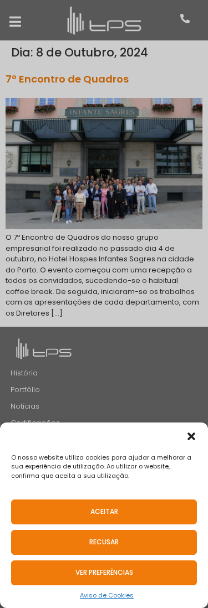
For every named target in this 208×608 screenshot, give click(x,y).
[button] (191, 436)
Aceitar (104, 511)
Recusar (104, 542)
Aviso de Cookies (107, 595)
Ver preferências (104, 572)
